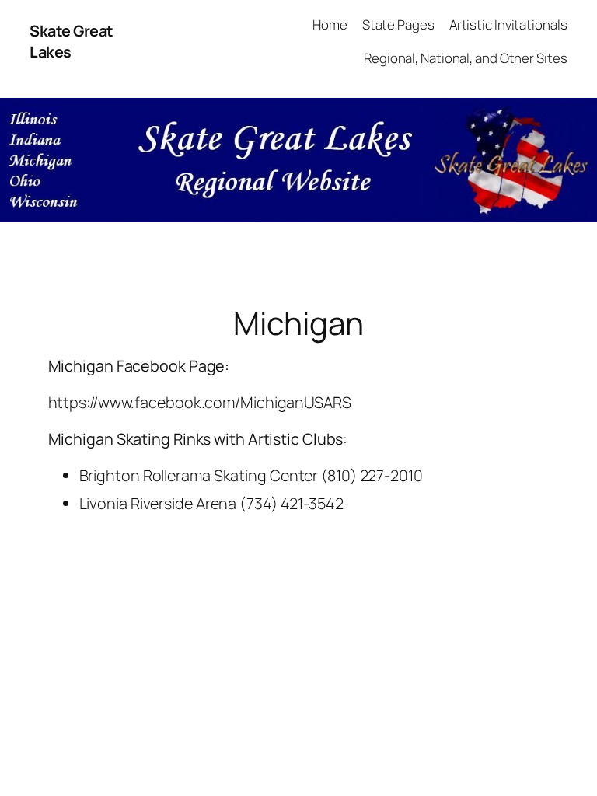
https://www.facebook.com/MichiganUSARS (199, 402)
